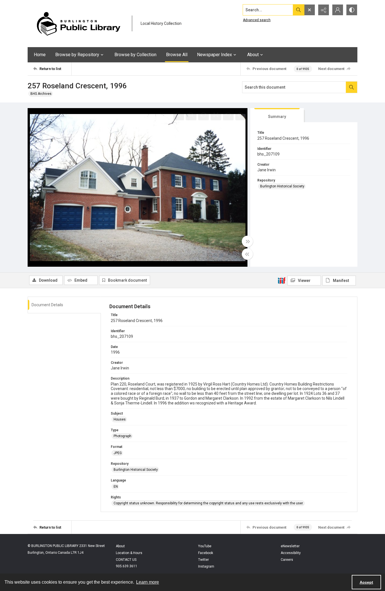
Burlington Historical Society (282, 186)
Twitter (203, 560)
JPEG (118, 453)
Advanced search (257, 20)
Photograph (122, 436)
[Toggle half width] (247, 254)
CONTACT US (126, 560)
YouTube (204, 546)
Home (40, 54)
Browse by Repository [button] (77, 54)
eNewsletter (290, 546)
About (120, 546)
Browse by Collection (135, 54)
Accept (366, 582)
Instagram (206, 566)
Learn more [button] (147, 582)
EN (116, 487)
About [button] (253, 54)
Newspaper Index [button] (214, 54)
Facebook (205, 553)
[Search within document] (351, 87)
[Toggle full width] (247, 241)
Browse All (176, 54)
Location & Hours (129, 553)
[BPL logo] (78, 23)
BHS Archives (41, 94)
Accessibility (291, 553)
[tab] (277, 115)
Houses (120, 419)
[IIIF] (281, 280)
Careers (287, 560)
